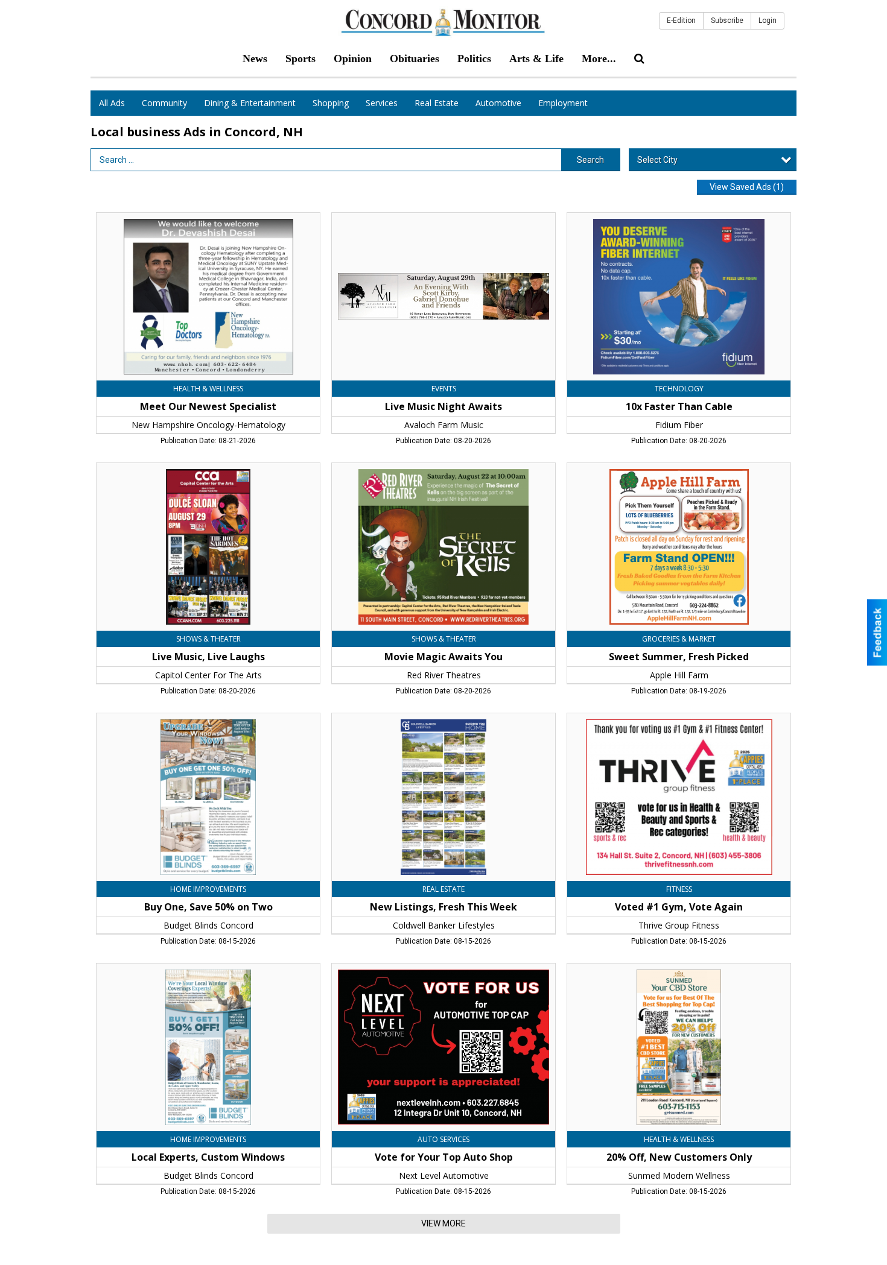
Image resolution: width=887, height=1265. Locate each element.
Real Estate (437, 103)
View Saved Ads (747, 187)
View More (443, 1223)
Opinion (353, 58)
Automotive (498, 103)
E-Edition (681, 20)
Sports (300, 58)
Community (164, 103)
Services (382, 103)
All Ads (112, 103)
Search (590, 160)
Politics (474, 58)
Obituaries (414, 58)
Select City (657, 160)
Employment (563, 103)
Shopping (331, 103)
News (255, 58)
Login (767, 20)
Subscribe (727, 20)
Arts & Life (536, 58)
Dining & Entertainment (250, 103)
